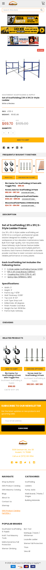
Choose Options (27, 192)
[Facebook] (4, 148)
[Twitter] (13, 148)
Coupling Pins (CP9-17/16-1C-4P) (22, 274)
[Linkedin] (17, 148)
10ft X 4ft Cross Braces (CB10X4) (21, 272)
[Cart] (43, 3)
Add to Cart (11, 369)
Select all (9, 177)
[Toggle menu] (3, 3)
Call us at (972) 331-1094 (23, 456)
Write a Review (8, 103)
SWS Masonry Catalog (11, 490)
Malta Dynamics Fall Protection (10, 543)
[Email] (8, 148)
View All (27, 551)
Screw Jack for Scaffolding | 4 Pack (34, 374)
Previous (38, 338)
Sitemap (5, 505)
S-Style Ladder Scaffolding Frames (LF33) (25, 269)
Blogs (4, 493)
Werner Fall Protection (33, 543)
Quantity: (7, 128)
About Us (6, 497)
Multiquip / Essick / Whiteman (32, 534)
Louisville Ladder (31, 539)
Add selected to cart (26, 177)
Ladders (28, 486)
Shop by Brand (8, 482)
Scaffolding (30, 482)
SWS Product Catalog (11, 486)
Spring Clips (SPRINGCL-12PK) (20, 277)
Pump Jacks (30, 490)
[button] (23, 20)
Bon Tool (27, 529)
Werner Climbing (9, 548)
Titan (26, 547)
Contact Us (7, 501)
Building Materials (32, 500)
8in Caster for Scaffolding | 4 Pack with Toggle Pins (11, 375)
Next (43, 338)
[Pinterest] (21, 148)
